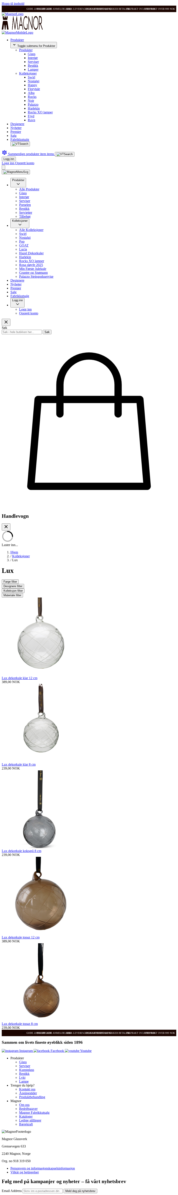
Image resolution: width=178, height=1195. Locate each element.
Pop (22, 241)
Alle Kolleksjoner (31, 230)
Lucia (23, 249)
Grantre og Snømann (33, 272)
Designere (17, 124)
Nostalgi (33, 81)
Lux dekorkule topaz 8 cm (20, 1024)
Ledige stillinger (30, 1120)
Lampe (24, 1081)
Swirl (31, 77)
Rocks (32, 97)
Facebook (57, 1051)
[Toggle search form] (20, 144)
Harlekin (34, 108)
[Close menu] (6, 322)
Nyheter (15, 128)
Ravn (31, 120)
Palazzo (33, 104)
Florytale (34, 89)
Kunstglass (26, 1070)
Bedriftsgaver (28, 1109)
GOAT (24, 245)
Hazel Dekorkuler (31, 253)
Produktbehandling (32, 1097)
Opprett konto (24, 163)
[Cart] (3, 167)
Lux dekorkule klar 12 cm (19, 678)
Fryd (31, 116)
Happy (32, 85)
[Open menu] (16, 172)
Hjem (14, 552)
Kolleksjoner (28, 73)
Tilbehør (25, 216)
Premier (15, 132)
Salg (13, 135)
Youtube (85, 1051)
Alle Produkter (29, 189)
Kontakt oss (27, 1089)
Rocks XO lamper (40, 112)
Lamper (33, 69)
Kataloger (26, 1116)
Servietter (25, 212)
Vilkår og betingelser (24, 1172)
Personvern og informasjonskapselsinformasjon (42, 1168)
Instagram (26, 1051)
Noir (31, 100)
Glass (31, 54)
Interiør (33, 58)
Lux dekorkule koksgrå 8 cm (21, 851)
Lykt (22, 1077)
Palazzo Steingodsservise (36, 276)
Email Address (12, 1191)
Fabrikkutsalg (19, 139)
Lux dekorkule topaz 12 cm (21, 937)
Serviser (33, 62)
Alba (31, 93)
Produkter (17, 40)
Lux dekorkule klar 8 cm (19, 764)
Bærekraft (26, 1124)
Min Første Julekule (32, 269)
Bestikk (33, 65)
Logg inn (8, 159)
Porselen (25, 205)
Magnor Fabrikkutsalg (34, 1112)
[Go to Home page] (12, 14)
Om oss (24, 1105)
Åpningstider (28, 1093)
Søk (47, 332)
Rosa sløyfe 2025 (31, 265)
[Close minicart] (6, 527)
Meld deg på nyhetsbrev (80, 1191)
